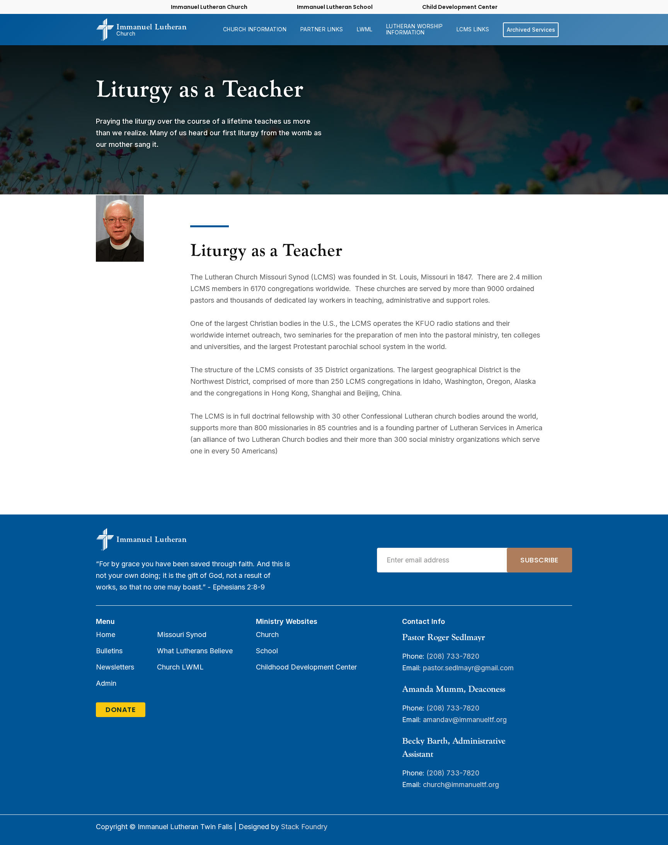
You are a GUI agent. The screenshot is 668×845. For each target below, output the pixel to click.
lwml (365, 29)
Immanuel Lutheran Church (209, 7)
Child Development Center (460, 7)
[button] (255, 29)
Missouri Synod (181, 634)
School (267, 651)
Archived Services (531, 29)
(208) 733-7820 (452, 656)
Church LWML (180, 667)
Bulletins (109, 651)
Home (105, 634)
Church (267, 634)
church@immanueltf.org (461, 784)
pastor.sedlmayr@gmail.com (469, 668)
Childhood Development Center (306, 667)
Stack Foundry (304, 827)
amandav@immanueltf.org (465, 720)
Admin (106, 683)
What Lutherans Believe (195, 651)
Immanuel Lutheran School (335, 7)
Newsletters (115, 667)
